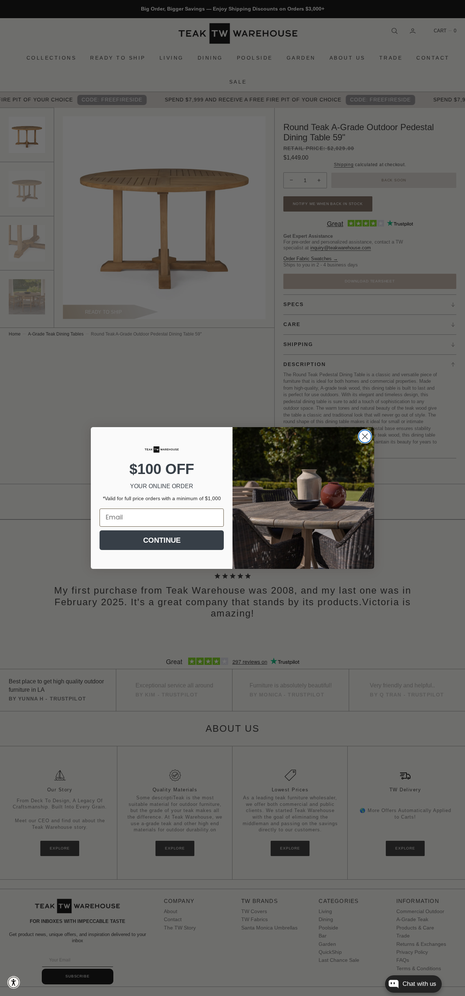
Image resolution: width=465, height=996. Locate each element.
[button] (13, 982)
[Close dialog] (365, 436)
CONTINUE (162, 540)
